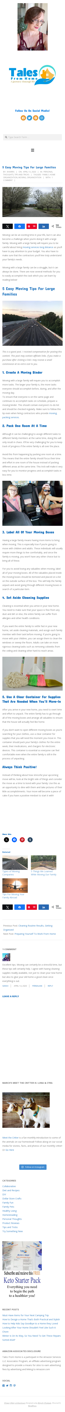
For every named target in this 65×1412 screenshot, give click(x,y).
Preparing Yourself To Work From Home (35, 933)
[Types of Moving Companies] (15, 862)
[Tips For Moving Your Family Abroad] (15, 885)
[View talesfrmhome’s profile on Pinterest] (14, 1385)
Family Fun (7, 1202)
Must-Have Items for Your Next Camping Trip (25, 1315)
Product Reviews (10, 1223)
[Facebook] (23, 118)
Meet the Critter (10, 1137)
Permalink (37, 986)
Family (45, 174)
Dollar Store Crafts (11, 1198)
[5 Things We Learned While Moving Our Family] (43, 862)
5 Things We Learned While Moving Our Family (43, 873)
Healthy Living (9, 1210)
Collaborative (9, 1186)
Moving (22, 177)
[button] (32, 150)
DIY (4, 1194)
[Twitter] (29, 118)
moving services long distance (38, 247)
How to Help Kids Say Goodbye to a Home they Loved (30, 1323)
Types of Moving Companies (11, 873)
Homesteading (9, 1214)
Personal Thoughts (12, 1218)
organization (34, 177)
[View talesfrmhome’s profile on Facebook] (3, 1385)
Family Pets (8, 1206)
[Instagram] (41, 118)
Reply (50, 986)
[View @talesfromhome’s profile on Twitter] (7, 1385)
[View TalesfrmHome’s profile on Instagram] (11, 1385)
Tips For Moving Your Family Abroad (13, 896)
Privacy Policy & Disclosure (14, 1403)
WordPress (32, 1405)
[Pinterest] (35, 118)
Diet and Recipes (11, 1190)
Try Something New (12, 1231)
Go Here (10, 1149)
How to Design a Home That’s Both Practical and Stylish (31, 1319)
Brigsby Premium (44, 1403)
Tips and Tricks (22, 174)
